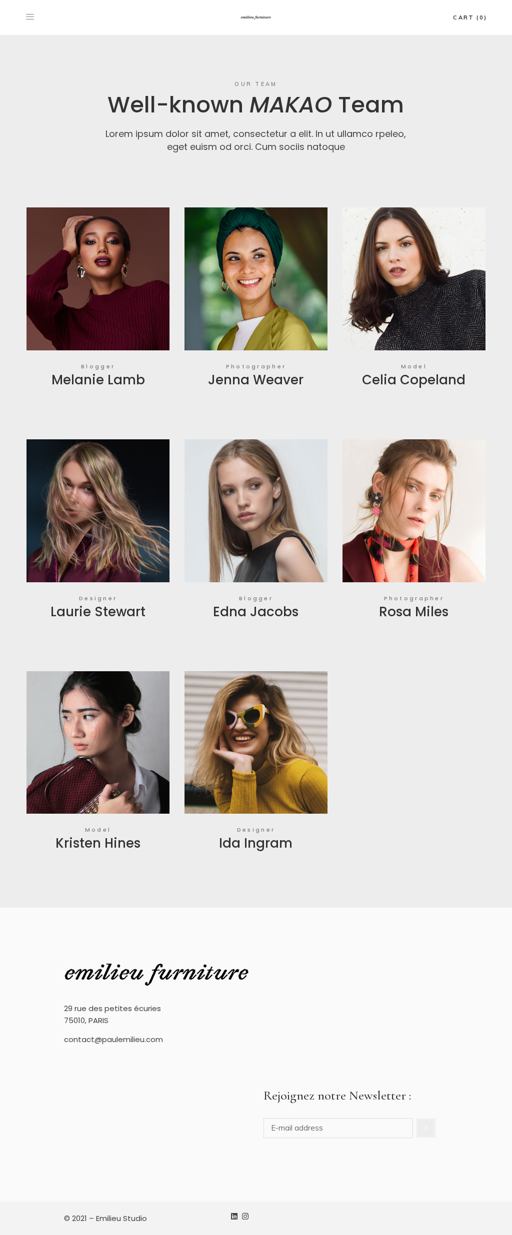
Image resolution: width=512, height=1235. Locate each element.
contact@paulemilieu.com (113, 1039)
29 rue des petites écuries (112, 1008)
